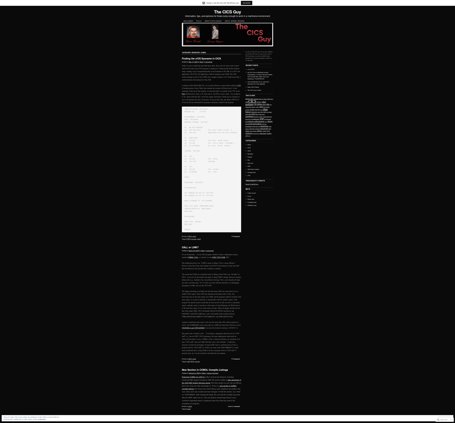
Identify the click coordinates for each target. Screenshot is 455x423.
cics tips (193, 239)
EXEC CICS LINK (218, 257)
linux (260, 114)
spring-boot (255, 126)
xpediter (269, 133)
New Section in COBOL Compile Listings (205, 369)
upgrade (255, 131)
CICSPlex (258, 104)
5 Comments (236, 359)
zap (249, 136)
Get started (246, 3)
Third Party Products (254, 129)
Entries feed (251, 199)
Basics (265, 99)
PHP (262, 118)
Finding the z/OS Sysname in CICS (201, 58)
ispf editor (269, 112)
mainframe (249, 116)
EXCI (256, 110)
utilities (259, 131)
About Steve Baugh (213, 21)
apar (259, 99)
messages (256, 117)
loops (263, 114)
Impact (248, 111)
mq (271, 117)
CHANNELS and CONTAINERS (193, 328)
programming (267, 119)
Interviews (250, 163)
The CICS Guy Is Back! (254, 90)
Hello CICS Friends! (253, 87)
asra (262, 99)
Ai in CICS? (251, 69)
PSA (183, 94)
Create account (252, 193)
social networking (255, 124)
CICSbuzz (259, 102)
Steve (201, 62)
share (270, 121)
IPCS (261, 112)
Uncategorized (252, 172)
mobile (261, 117)
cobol (194, 236)
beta (269, 99)
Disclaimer (188, 21)
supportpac (264, 126)
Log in (249, 196)
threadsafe (264, 128)
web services (256, 133)
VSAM (264, 131)
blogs (272, 99)
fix (259, 110)
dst (264, 107)
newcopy (247, 119)
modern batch (266, 117)
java (246, 114)
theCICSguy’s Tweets (255, 181)
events (252, 109)
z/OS (246, 136)
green (261, 110)
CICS (190, 236)
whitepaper (262, 133)
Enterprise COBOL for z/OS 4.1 (193, 377)
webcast (248, 133)
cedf (188, 361)
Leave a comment (212, 373)
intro (259, 112)
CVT (239, 85)
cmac (257, 107)
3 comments (208, 62)
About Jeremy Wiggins (234, 21)
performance (256, 119)
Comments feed (252, 202)
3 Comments (236, 236)
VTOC (268, 131)
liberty (257, 114)
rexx (266, 122)
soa (246, 124)
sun (259, 126)
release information (256, 121)
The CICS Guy (227, 12)
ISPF (265, 112)
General (250, 157)
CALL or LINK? (190, 247)
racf (246, 122)
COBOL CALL (193, 257)
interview (254, 112)
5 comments (210, 251)
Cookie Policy (42, 419)
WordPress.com (252, 205)
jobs (249, 114)
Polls (198, 21)
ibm (265, 109)
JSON (253, 114)
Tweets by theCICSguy (251, 184)
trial (251, 131)
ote (251, 119)
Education (250, 154)
